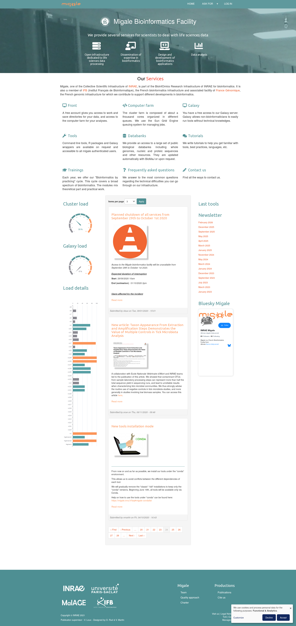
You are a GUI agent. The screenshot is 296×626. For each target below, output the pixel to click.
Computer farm (141, 105)
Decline (269, 617)
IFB (85, 90)
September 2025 (206, 231)
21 (148, 529)
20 (142, 529)
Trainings (75, 170)
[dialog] (262, 613)
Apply (141, 201)
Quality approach (190, 597)
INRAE (133, 86)
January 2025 (205, 250)
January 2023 (205, 291)
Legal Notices (227, 613)
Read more (116, 300)
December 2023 (206, 273)
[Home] (72, 4)
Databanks (137, 136)
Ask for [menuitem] (205, 4)
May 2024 (203, 259)
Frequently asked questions (151, 170)
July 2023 (203, 282)
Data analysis (199, 54)
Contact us (197, 170)
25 (174, 529)
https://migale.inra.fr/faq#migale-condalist (131, 500)
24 (167, 530)
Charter (185, 602)
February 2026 (205, 222)
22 (155, 529)
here (120, 395)
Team (184, 592)
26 (180, 529)
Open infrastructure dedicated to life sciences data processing (97, 59)
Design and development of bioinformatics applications (165, 59)
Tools (72, 136)
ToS (225, 616)
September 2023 (206, 277)
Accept (283, 617)
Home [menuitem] (191, 3)
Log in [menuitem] (228, 3)
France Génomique (228, 90)
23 (161, 529)
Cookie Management (228, 618)
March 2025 (204, 245)
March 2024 (204, 263)
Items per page (116, 201)
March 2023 (204, 287)
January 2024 (205, 268)
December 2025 (206, 226)
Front (72, 105)
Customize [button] (238, 617)
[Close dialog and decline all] (290, 606)
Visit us (215, 613)
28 (119, 535)
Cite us (221, 597)
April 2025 (203, 240)
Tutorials (195, 136)
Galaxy (193, 105)
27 (112, 535)
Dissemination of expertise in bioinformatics (131, 57)
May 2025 (203, 236)
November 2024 (206, 254)
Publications (224, 592)
